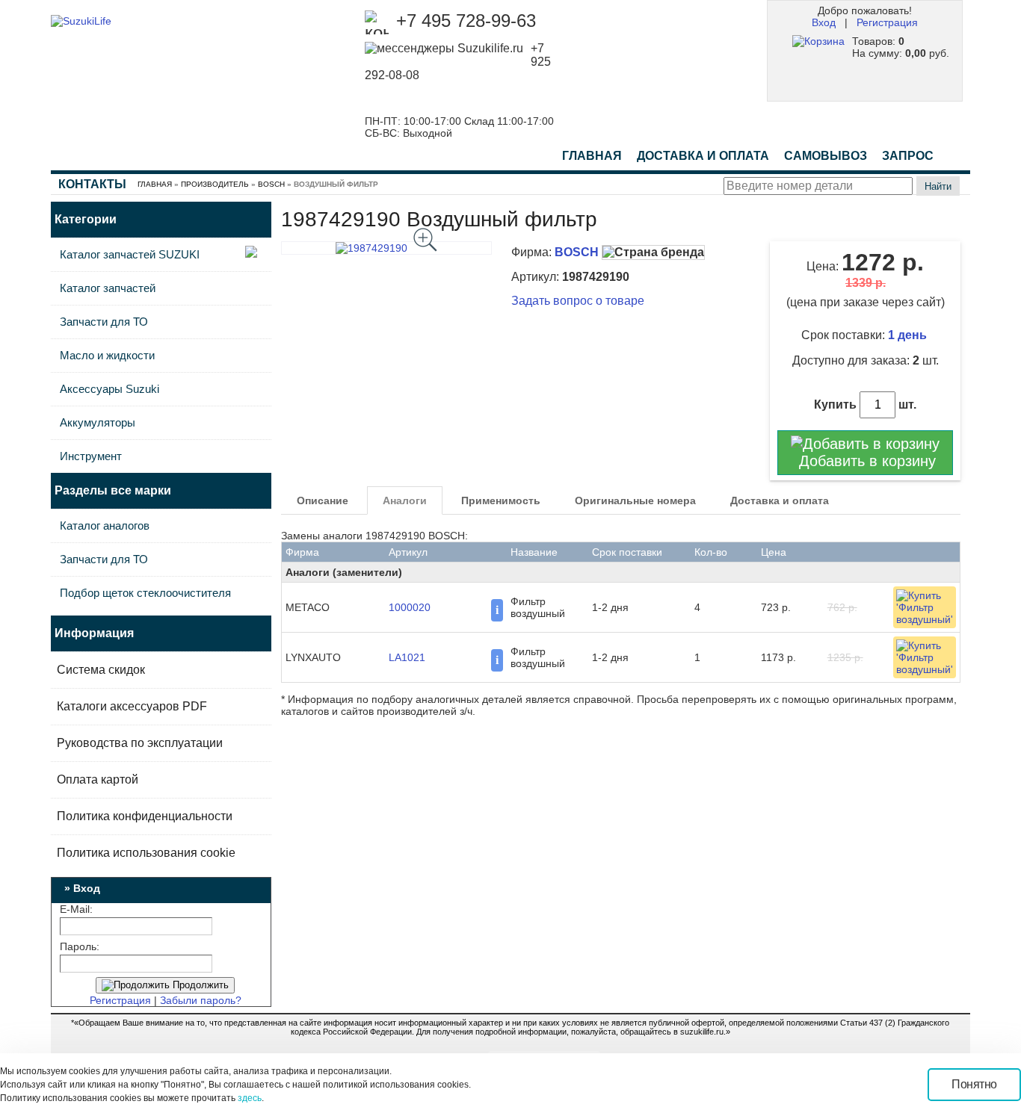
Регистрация (887, 22)
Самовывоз (825, 155)
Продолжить (199, 985)
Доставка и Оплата (703, 155)
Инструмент (91, 456)
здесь (250, 1098)
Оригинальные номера (635, 500)
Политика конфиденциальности (144, 816)
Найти (938, 186)
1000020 (410, 607)
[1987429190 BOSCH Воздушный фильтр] (386, 248)
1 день (909, 335)
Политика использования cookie (146, 852)
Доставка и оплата (779, 500)
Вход (824, 22)
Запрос (908, 155)
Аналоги (405, 500)
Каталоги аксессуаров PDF (132, 706)
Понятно (974, 1084)
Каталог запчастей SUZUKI (130, 254)
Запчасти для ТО (104, 321)
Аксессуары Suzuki (109, 388)
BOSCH (271, 184)
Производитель (215, 184)
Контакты (92, 184)
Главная (592, 155)
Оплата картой (97, 779)
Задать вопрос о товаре (577, 300)
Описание (322, 500)
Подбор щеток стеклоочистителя (145, 592)
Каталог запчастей (107, 288)
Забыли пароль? (200, 1000)
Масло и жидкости (107, 355)
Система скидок (101, 669)
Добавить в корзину (865, 461)
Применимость (500, 500)
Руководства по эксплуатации (140, 743)
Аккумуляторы (97, 422)
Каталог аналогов (104, 525)
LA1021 (407, 657)
